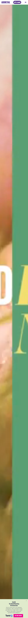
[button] (25, 2)
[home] (5, 2)
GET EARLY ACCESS (18, 615)
